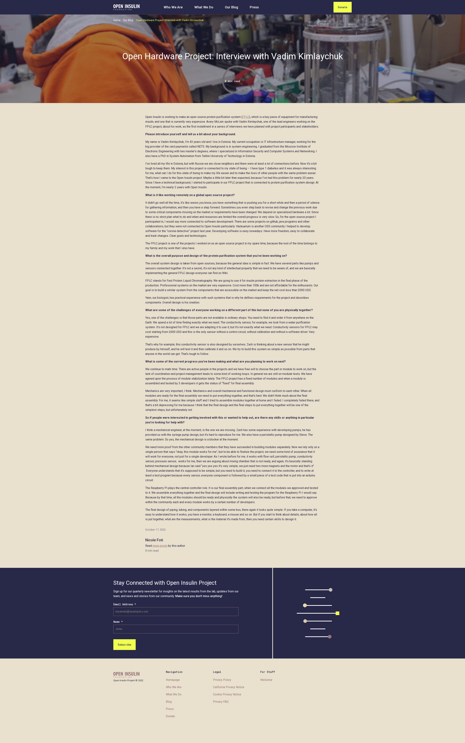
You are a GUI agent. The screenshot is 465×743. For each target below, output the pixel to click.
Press (254, 7)
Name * (118, 621)
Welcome (266, 680)
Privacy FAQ (221, 701)
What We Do (203, 7)
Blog (169, 701)
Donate (342, 7)
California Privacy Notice (228, 687)
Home (116, 20)
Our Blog (231, 7)
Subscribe (124, 644)
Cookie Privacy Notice (227, 694)
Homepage (173, 680)
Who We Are (173, 7)
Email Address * (124, 604)
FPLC (245, 117)
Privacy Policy (222, 680)
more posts (160, 545)
